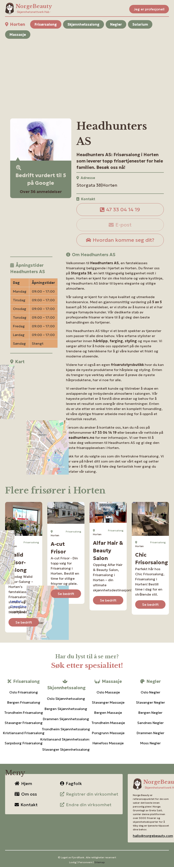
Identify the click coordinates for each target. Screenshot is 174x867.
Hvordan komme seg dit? (123, 240)
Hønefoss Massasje (108, 743)
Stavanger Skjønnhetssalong (65, 749)
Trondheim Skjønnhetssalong (65, 729)
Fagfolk (74, 783)
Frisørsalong (46, 24)
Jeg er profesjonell (149, 9)
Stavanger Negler (150, 702)
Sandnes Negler (150, 723)
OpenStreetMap (23, 606)
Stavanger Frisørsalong (23, 723)
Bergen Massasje (108, 712)
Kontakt (29, 804)
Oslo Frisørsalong (23, 692)
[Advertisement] (87, 73)
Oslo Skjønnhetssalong (65, 698)
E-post (123, 225)
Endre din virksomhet (88, 804)
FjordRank (78, 857)
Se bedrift (23, 622)
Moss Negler (150, 743)
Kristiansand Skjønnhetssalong (65, 739)
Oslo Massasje (108, 692)
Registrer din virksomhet (92, 794)
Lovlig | (73, 862)
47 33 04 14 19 (123, 209)
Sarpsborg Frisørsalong (23, 743)
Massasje (18, 34)
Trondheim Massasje (108, 723)
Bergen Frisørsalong (23, 702)
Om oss (29, 794)
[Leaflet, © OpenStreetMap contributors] (31, 393)
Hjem (26, 783)
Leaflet (16, 601)
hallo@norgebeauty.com (153, 836)
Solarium (140, 24)
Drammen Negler (150, 733)
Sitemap (99, 862)
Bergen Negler (150, 712)
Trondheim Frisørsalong (23, 712)
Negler (116, 24)
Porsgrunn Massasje (108, 733)
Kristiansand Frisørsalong (23, 733)
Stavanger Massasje (108, 702)
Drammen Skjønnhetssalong (65, 719)
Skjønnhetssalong (83, 24)
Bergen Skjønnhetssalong (65, 709)
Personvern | (86, 862)
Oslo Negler (150, 692)
